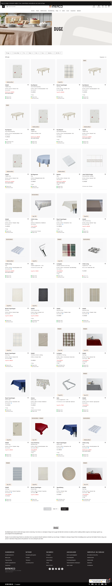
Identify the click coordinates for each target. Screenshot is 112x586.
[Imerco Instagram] (53, 569)
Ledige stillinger (49, 560)
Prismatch (28, 557)
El (60, 10)
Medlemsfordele (90, 557)
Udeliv (63, 10)
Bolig (57, 10)
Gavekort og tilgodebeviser (10, 562)
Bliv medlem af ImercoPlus (92, 555)
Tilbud (37, 10)
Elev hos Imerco (49, 557)
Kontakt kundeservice (9, 555)
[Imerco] (22, 568)
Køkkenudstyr (43, 10)
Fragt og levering (8, 560)
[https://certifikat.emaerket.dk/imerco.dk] (106, 584)
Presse (47, 562)
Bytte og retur (7, 557)
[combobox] (56, 509)
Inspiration (73, 10)
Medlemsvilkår (90, 560)
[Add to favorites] (28, 85)
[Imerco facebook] (50, 569)
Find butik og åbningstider (31, 555)
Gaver (67, 10)
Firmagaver (48, 555)
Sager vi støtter (70, 565)
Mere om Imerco (49, 565)
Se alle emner (7, 565)
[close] (110, 2)
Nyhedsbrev (89, 562)
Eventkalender (90, 565)
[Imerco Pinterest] (59, 569)
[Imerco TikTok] (56, 569)
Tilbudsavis (28, 560)
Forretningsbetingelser (71, 560)
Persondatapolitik (70, 557)
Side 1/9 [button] (55, 509)
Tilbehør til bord (17, 15)
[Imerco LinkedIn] (62, 569)
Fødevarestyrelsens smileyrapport (73, 562)
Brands (32, 10)
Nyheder (79, 10)
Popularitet (102, 57)
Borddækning (51, 10)
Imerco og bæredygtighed (72, 555)
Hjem (3, 15)
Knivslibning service (30, 562)
